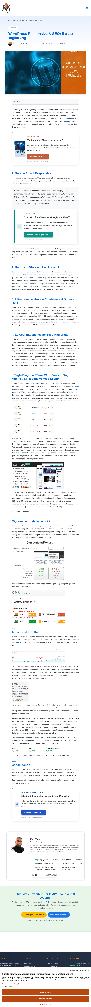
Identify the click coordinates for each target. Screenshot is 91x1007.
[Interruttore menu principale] (87, 8)
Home (9, 20)
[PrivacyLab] (10, 986)
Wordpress (15, 20)
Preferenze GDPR (45, 1004)
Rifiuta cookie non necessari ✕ (79, 970)
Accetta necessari (45, 998)
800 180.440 (49, 920)
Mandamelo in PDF (38, 156)
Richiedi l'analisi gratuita (38, 235)
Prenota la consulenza (33, 812)
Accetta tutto (45, 992)
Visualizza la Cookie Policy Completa (13, 983)
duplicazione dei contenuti (33, 278)
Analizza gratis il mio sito (33, 915)
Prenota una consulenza (58, 915)
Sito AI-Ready (27, 963)
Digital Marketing (52, 966)
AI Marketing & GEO (29, 966)
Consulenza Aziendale (53, 963)
